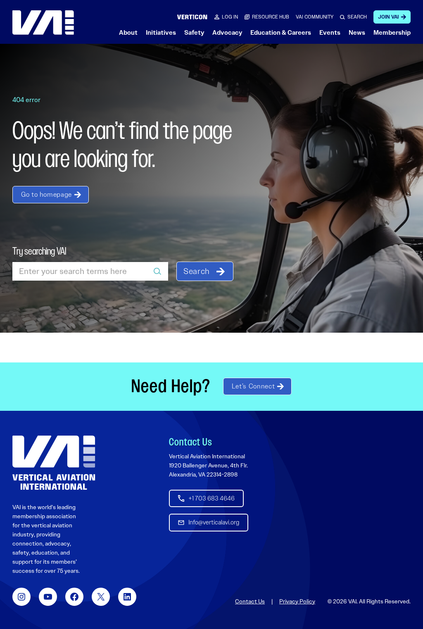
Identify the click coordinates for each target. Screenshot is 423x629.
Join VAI (388, 17)
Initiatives (161, 33)
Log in (230, 17)
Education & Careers (280, 33)
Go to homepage (46, 194)
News (357, 33)
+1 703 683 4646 (211, 498)
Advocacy (227, 33)
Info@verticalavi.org (213, 522)
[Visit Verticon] (192, 17)
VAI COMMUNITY (314, 17)
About (128, 33)
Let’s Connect (253, 386)
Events (329, 33)
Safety (194, 33)
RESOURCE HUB (270, 17)
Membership (392, 33)
